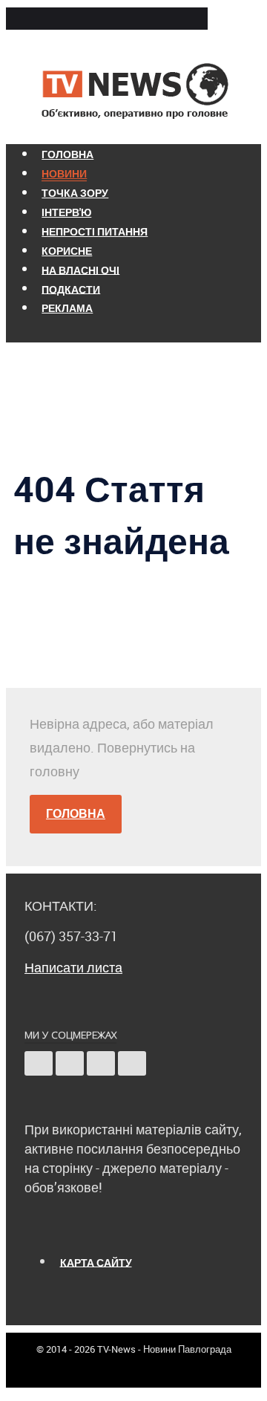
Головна (75, 813)
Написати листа (73, 967)
